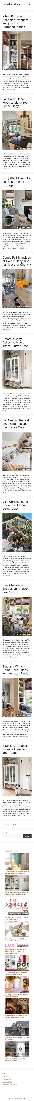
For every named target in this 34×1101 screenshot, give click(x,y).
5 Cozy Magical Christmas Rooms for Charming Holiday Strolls (16, 1016)
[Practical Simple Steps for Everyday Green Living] (17, 1027)
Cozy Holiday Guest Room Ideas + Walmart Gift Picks (16, 1060)
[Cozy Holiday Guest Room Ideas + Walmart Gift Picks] (17, 1049)
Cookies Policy (7, 1079)
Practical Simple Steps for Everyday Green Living (17, 1038)
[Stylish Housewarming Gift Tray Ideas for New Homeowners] (17, 929)
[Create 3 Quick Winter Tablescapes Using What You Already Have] (17, 861)
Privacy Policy (7, 1082)
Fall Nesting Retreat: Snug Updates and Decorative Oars (16, 423)
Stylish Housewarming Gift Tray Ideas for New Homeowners (15, 940)
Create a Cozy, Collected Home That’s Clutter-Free (15, 342)
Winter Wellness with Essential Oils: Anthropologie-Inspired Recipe (16, 893)
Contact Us (6, 1076)
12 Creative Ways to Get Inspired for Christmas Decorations (16, 973)
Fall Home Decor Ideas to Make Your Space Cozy (15, 102)
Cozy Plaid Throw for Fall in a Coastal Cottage (16, 182)
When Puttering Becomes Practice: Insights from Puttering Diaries (15, 22)
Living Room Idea (11, 4)
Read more (11, 89)
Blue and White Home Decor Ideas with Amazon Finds (15, 670)
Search (4, 833)
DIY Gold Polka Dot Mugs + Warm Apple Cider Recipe (16, 995)
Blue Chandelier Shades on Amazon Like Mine (15, 588)
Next (15, 824)
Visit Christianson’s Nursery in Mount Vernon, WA (15, 505)
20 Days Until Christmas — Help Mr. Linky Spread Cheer (17, 918)
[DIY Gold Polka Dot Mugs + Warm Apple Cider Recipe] (17, 984)
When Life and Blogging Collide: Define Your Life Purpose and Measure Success (15, 951)
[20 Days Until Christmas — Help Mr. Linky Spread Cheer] (17, 906)
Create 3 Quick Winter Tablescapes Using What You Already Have (17, 872)
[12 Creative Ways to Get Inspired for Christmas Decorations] (17, 963)
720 (10, 824)
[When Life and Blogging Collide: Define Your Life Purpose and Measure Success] (17, 945)
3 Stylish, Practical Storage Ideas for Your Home (15, 749)
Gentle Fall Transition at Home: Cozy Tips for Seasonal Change (16, 261)
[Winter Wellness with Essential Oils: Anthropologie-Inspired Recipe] (17, 883)
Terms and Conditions (9, 1085)
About (4, 1073)
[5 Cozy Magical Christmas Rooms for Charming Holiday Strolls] (17, 1006)
